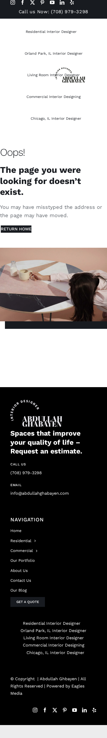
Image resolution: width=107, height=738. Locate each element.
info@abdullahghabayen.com (39, 493)
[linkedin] (62, 2)
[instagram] (12, 2)
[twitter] (32, 2)
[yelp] (72, 2)
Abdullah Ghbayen (58, 678)
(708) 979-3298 (26, 472)
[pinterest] (42, 2)
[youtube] (52, 2)
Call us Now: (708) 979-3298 (53, 11)
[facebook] (22, 2)
